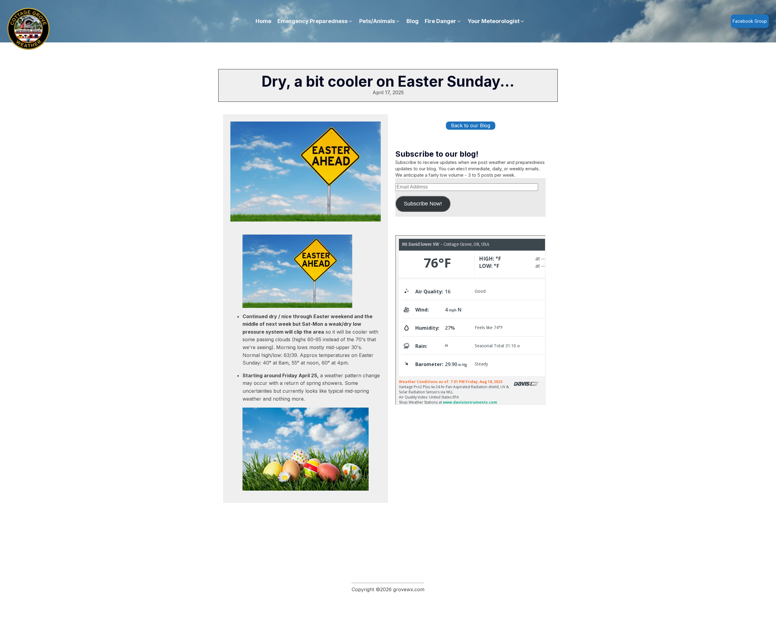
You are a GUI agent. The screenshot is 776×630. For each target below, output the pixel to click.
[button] (315, 21)
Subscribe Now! (423, 204)
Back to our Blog (470, 125)
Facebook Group (750, 21)
